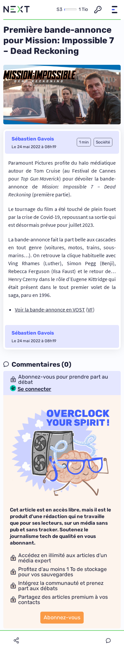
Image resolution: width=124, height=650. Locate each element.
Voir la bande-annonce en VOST (50, 309)
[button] (114, 9)
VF (90, 309)
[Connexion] (98, 9)
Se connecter (34, 389)
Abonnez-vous (62, 617)
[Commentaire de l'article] (108, 640)
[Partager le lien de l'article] (16, 640)
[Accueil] (16, 9)
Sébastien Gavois (33, 139)
